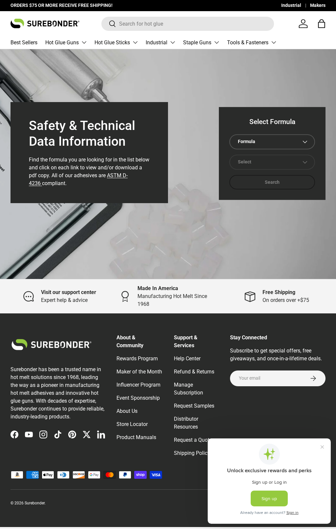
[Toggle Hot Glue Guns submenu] (84, 42)
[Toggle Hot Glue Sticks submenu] (135, 42)
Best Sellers (23, 42)
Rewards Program (137, 358)
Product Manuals (136, 437)
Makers (318, 5)
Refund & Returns (194, 372)
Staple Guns (197, 42)
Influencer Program (138, 385)
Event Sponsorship (138, 398)
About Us (126, 411)
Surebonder (35, 503)
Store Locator (132, 424)
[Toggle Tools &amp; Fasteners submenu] (274, 42)
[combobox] (187, 24)
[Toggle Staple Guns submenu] (216, 42)
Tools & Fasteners (247, 42)
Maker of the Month (139, 372)
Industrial (291, 5)
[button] (321, 23)
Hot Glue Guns (62, 42)
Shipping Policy (192, 453)
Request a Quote (193, 440)
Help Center (187, 358)
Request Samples (194, 406)
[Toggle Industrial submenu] (173, 42)
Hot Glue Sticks (112, 42)
